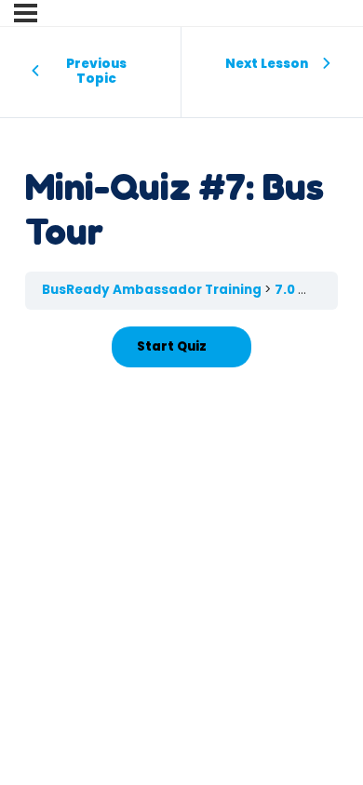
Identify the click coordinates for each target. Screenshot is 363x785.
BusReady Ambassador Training (153, 290)
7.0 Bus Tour (317, 290)
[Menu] (25, 13)
